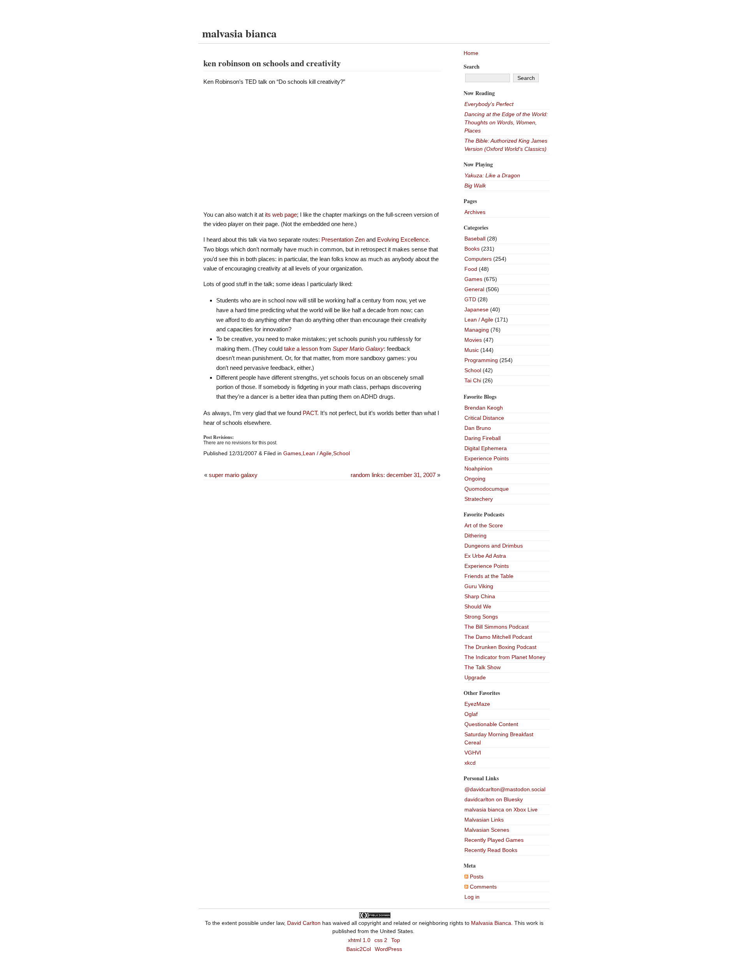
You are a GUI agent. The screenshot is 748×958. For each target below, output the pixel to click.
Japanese (476, 309)
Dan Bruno (477, 428)
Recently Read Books (490, 850)
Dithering (475, 535)
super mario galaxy (233, 475)
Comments (482, 887)
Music (471, 350)
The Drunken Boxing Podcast (500, 647)
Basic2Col (358, 949)
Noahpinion (478, 468)
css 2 (380, 940)
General (474, 289)
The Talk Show (482, 667)
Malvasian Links (484, 820)
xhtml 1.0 (359, 940)
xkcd (470, 763)
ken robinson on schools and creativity (272, 63)
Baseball (474, 238)
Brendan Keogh (483, 408)
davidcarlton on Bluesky (493, 799)
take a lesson (301, 348)
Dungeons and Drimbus (493, 546)
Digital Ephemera (485, 448)
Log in (472, 897)
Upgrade (475, 677)
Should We (477, 606)
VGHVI (472, 752)
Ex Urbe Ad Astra (485, 556)
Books (472, 249)
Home (471, 53)
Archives (474, 212)
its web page (281, 214)
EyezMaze (477, 704)
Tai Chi (472, 380)
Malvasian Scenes (486, 830)
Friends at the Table (488, 576)
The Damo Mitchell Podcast (498, 637)
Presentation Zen (343, 239)
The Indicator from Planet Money (504, 657)
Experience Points (486, 458)
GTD (470, 299)
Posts (475, 876)
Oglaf (471, 714)
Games (292, 453)
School (341, 453)
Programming (481, 360)
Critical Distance (484, 418)
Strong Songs (481, 616)
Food (470, 269)
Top (395, 940)
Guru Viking (478, 586)
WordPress (388, 949)
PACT (310, 413)
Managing (476, 330)
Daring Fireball (482, 438)
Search (472, 66)
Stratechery (478, 499)
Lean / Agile (317, 453)
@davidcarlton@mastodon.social (504, 789)
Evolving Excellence (403, 239)
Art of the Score (483, 525)
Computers (478, 259)
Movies (473, 340)
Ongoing (474, 478)
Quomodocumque (486, 489)
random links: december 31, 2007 (393, 475)
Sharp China (479, 596)
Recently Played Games (494, 840)
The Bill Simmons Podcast (496, 627)
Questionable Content (491, 724)
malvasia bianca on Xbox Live (501, 809)
